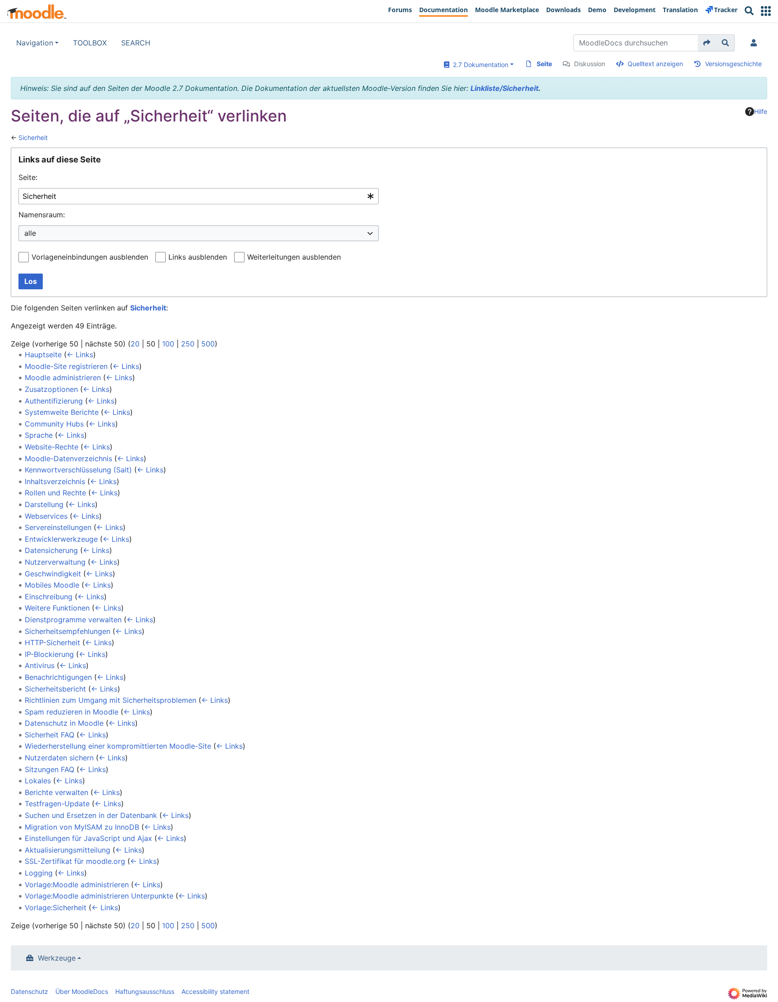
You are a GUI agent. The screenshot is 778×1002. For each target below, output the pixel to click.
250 (187, 343)
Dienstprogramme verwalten (73, 619)
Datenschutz (29, 991)
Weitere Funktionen (57, 607)
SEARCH (135, 42)
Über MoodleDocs (81, 991)
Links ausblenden (197, 256)
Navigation (34, 42)
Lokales (38, 780)
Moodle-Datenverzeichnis (68, 458)
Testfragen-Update (57, 803)
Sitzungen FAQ (49, 769)
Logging (39, 872)
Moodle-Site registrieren (66, 366)
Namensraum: (41, 214)
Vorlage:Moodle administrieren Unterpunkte (99, 895)
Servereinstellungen (58, 527)
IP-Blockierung (49, 654)
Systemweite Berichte (62, 412)
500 (208, 343)
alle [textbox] (30, 233)
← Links (80, 354)
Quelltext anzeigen (655, 63)
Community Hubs (54, 423)
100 (168, 343)
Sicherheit (33, 137)
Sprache (39, 435)
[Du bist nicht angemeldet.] (755, 43)
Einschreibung (48, 596)
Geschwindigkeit (53, 573)
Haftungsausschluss (144, 991)
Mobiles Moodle (52, 584)
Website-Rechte (51, 446)
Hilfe (760, 111)
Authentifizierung (54, 400)
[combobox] (198, 196)
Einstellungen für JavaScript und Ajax (88, 838)
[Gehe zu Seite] (707, 42)
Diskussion (589, 63)
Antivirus (39, 665)
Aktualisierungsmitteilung (67, 849)
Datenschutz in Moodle (64, 723)
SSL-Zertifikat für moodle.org (75, 861)
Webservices (46, 516)
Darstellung (44, 504)
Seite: (27, 177)
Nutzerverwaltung (55, 561)
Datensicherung (51, 550)
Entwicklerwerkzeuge (61, 539)
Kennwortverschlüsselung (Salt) (78, 469)
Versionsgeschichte (733, 63)
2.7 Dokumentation (478, 64)
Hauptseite (43, 354)
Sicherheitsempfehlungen (67, 631)
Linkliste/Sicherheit (504, 88)
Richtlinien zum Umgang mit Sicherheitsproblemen (110, 700)
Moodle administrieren (63, 377)
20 (135, 343)
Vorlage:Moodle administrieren (77, 884)
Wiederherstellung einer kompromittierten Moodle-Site (118, 745)
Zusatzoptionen (51, 389)
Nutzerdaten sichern (59, 757)
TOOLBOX (90, 42)
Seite (544, 63)
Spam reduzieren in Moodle (71, 711)
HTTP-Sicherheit (52, 642)
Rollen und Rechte (55, 492)
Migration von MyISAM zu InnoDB (82, 826)
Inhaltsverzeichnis (55, 481)
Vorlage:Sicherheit (55, 907)
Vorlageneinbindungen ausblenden (90, 256)
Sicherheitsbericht (55, 688)
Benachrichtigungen (58, 677)
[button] (765, 11)
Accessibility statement (215, 991)
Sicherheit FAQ (49, 734)
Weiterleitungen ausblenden (294, 256)
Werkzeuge (57, 957)
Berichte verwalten (56, 792)
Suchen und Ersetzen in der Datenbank (91, 815)
